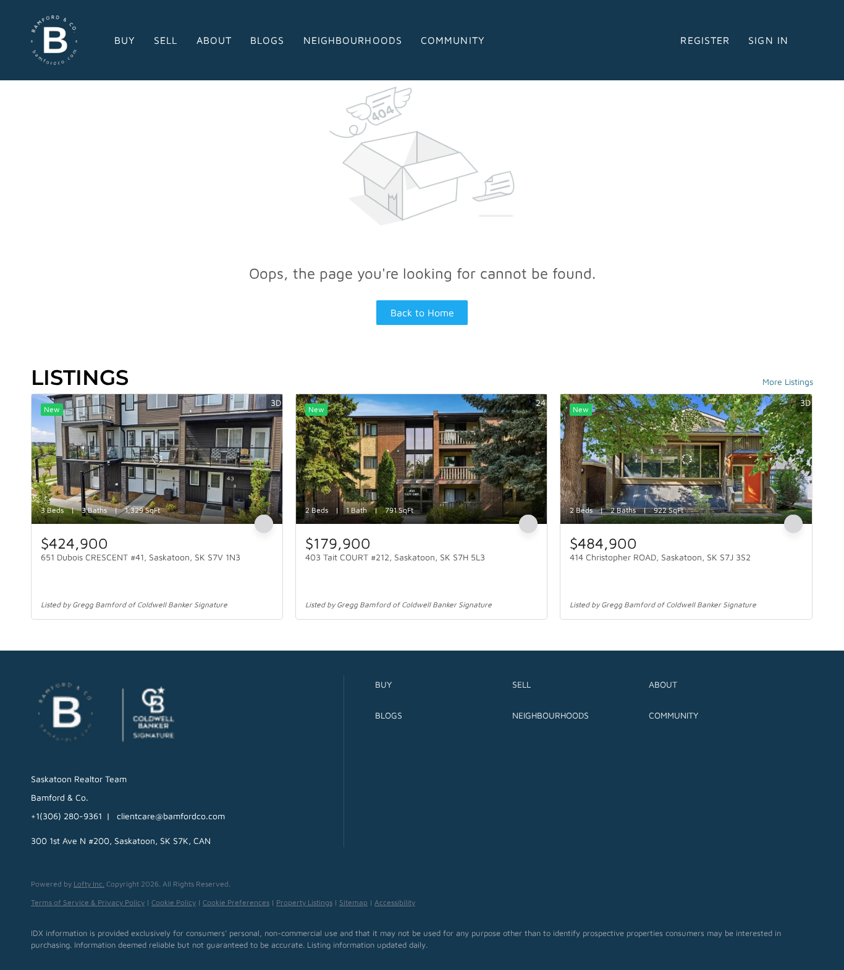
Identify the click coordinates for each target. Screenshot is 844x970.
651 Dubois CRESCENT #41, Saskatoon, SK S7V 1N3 (140, 557)
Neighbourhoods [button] (352, 40)
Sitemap (353, 902)
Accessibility (394, 902)
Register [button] (705, 40)
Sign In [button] (768, 40)
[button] (440, 684)
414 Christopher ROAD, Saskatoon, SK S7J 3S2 (660, 557)
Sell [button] (165, 40)
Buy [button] (124, 40)
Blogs (267, 40)
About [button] (214, 40)
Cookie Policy (173, 902)
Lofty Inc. (89, 883)
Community (453, 40)
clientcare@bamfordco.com (171, 816)
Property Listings (304, 902)
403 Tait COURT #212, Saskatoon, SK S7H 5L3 (395, 557)
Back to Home (422, 312)
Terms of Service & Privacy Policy (88, 902)
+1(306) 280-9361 (66, 816)
